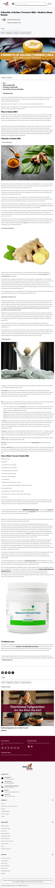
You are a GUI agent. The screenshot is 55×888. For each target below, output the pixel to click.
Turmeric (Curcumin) (25, 32)
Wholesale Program (5, 828)
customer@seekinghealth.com (11, 792)
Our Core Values (5, 814)
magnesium (50, 509)
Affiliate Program (5, 825)
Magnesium (9, 32)
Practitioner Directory (6, 848)
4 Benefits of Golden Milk (10, 87)
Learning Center (5, 843)
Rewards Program (5, 833)
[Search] (45, 3)
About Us (3, 803)
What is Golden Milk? (9, 85)
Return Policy (4, 863)
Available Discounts (5, 836)
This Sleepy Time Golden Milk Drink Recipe (26, 646)
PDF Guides (4, 831)
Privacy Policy (4, 868)
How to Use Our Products (7, 841)
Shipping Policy (4, 860)
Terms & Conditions (6, 858)
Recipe (16, 32)
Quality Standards (5, 811)
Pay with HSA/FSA (5, 865)
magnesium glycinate (30, 560)
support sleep (35, 442)
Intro (4, 83)
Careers (3, 816)
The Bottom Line (8, 93)
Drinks (3, 32)
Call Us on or (11, 786)
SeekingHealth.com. (7, 659)
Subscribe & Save (5, 838)
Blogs (2, 846)
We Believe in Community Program (9, 806)
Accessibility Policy (5, 871)
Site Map (3, 873)
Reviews (3, 808)
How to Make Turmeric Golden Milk (13, 89)
